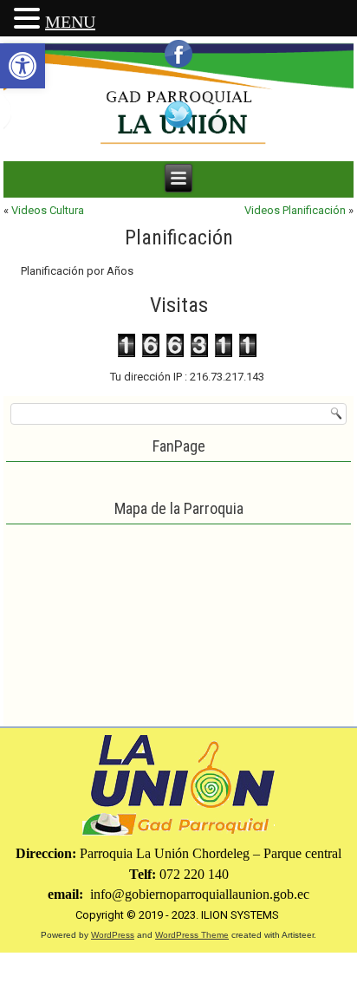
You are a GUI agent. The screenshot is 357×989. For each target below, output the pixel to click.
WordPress (112, 935)
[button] (22, 65)
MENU (70, 21)
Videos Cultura (47, 210)
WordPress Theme (192, 935)
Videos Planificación (295, 210)
